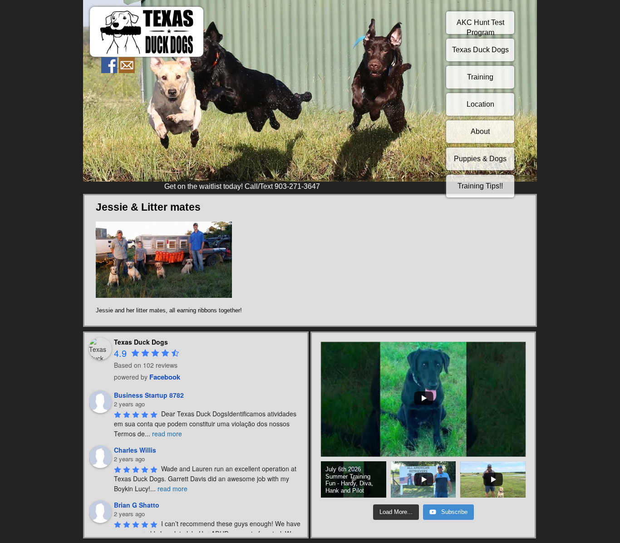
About (480, 131)
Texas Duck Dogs (480, 50)
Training (480, 77)
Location (480, 104)
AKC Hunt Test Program (480, 26)
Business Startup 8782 (149, 395)
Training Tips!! (480, 186)
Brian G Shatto (136, 504)
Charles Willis (135, 449)
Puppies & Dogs (480, 159)
